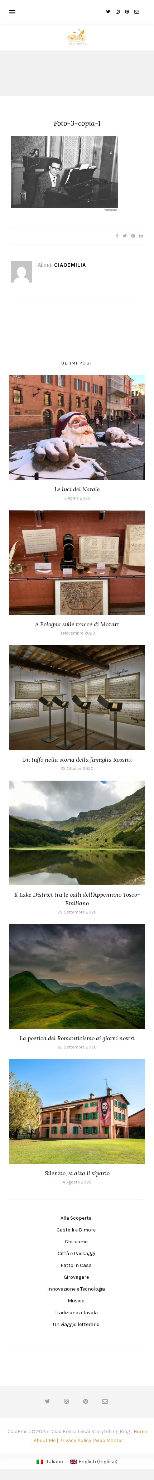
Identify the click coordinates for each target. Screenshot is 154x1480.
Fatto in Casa (76, 1265)
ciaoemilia (70, 265)
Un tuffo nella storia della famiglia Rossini (77, 759)
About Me (45, 1440)
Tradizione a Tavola (76, 1313)
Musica (76, 1301)
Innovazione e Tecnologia (76, 1289)
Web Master (109, 1440)
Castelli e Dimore (76, 1230)
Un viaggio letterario (76, 1324)
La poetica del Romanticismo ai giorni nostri (77, 1038)
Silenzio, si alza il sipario (77, 1173)
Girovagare (76, 1277)
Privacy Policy (75, 1440)
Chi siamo (76, 1242)
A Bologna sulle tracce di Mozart (77, 624)
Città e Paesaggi (76, 1253)
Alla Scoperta (76, 1218)
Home (140, 1431)
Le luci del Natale (77, 489)
